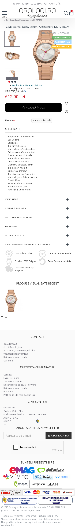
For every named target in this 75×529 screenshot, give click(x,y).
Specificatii (12, 128)
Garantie (11, 226)
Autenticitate (14, 235)
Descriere (11, 199)
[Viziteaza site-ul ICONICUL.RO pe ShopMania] (43, 476)
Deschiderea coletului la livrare (27, 244)
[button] (12, 32)
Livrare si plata (15, 208)
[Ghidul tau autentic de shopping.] (62, 476)
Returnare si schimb (18, 217)
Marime (9, 120)
